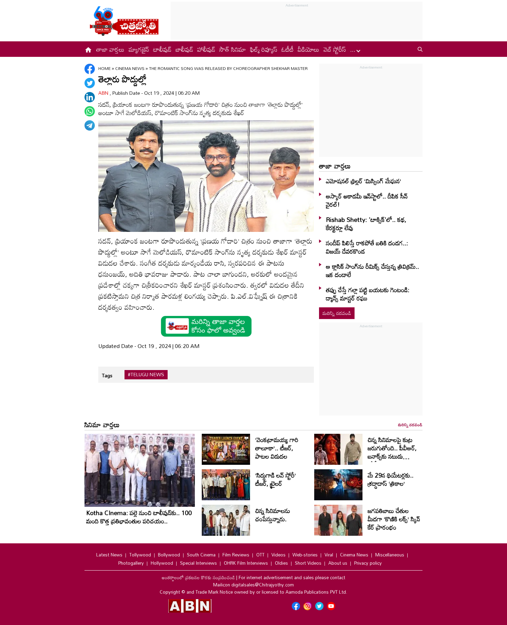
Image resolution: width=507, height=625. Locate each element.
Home (104, 68)
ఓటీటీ (287, 49)
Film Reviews (235, 554)
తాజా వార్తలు (110, 49)
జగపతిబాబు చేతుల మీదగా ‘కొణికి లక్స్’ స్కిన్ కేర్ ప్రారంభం (394, 518)
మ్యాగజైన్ (139, 49)
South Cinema (201, 554)
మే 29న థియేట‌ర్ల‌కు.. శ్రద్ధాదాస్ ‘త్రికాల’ (391, 479)
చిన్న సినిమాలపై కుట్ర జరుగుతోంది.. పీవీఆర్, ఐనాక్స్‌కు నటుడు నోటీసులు (392, 452)
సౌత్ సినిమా (232, 49)
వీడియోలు (308, 49)
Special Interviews (198, 563)
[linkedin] (89, 97)
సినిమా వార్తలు (102, 424)
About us (337, 563)
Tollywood (140, 554)
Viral (329, 554)
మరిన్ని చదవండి (336, 313)
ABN (104, 93)
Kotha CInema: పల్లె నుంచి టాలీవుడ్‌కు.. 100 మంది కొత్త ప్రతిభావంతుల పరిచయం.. (139, 516)
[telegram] (89, 125)
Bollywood (169, 554)
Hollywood (162, 563)
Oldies (281, 563)
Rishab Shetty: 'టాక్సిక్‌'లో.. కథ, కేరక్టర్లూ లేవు (366, 223)
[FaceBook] (89, 69)
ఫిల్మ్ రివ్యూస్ (263, 49)
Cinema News (130, 68)
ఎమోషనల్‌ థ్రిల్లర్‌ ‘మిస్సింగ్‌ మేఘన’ (363, 181)
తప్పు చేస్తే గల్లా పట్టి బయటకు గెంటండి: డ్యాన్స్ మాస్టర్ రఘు (367, 294)
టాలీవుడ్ (162, 49)
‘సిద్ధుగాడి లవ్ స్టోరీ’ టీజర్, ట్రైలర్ (275, 479)
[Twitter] (89, 83)
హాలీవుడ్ (206, 49)
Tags (107, 375)
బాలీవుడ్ (184, 49)
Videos (278, 554)
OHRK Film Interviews (246, 563)
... (353, 49)
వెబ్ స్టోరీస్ (335, 49)
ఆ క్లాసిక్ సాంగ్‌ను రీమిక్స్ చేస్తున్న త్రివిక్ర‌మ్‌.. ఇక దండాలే (372, 270)
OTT (260, 554)
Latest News (109, 554)
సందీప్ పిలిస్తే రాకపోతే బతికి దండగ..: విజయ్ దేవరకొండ (367, 247)
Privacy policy (368, 563)
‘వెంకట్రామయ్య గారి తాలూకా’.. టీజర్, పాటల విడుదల (276, 447)
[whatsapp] (89, 111)
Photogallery (131, 563)
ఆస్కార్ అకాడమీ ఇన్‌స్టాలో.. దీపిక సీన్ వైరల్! (367, 200)
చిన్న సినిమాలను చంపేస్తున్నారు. (272, 514)
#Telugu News (146, 374)
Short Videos (308, 563)
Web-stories (305, 554)
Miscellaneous (389, 554)
